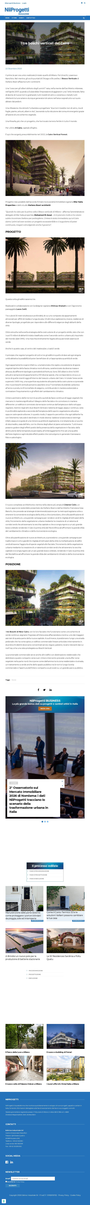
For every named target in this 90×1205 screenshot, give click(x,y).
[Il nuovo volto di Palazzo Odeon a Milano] (24, 1068)
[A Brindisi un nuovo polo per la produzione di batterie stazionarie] (24, 940)
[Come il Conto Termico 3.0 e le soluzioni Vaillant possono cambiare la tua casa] (66, 898)
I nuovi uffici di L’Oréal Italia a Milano (63, 1084)
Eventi (21, 18)
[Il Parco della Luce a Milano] (24, 1036)
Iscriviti (12, 1186)
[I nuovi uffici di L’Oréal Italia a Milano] (66, 1068)
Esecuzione (33, 978)
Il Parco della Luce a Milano (17, 1052)
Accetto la (11, 1182)
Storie (14, 18)
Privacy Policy (19, 1182)
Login (24, 3)
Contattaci (30, 18)
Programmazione (36, 970)
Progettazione (35, 974)
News (7, 18)
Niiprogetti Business (12, 3)
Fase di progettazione (38, 875)
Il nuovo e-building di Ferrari (59, 1052)
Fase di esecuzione (37, 878)
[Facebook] (81, 3)
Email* (8, 1179)
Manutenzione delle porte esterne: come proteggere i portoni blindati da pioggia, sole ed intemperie (23, 915)
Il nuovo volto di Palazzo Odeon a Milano (23, 1084)
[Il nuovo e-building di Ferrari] (66, 1036)
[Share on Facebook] (38, 690)
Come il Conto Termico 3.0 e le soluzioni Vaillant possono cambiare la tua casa (65, 915)
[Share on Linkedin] (50, 690)
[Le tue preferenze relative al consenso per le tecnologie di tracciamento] (4, 1201)
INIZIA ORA (45, 709)
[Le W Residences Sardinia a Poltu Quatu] (66, 940)
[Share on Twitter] (44, 690)
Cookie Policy (75, 1195)
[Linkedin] (84, 3)
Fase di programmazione (39, 871)
